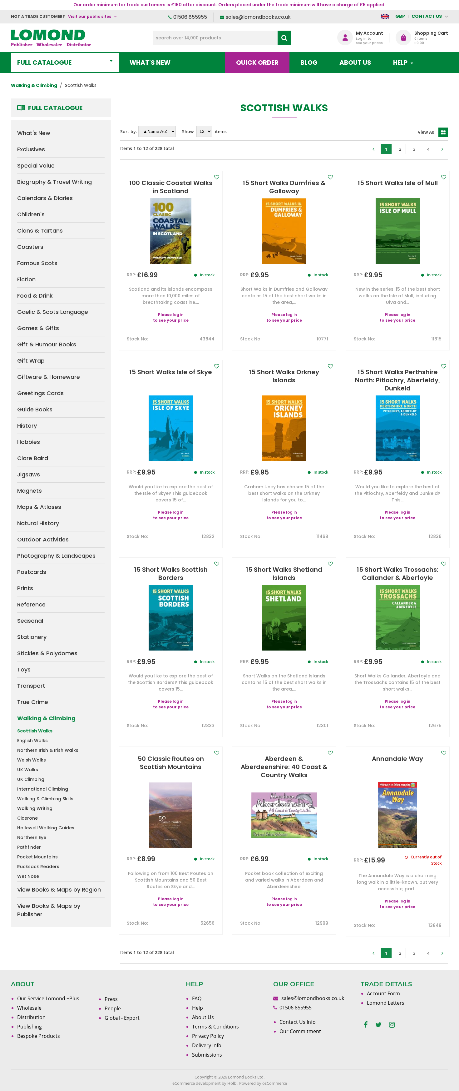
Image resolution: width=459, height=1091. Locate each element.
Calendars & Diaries (45, 198)
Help (197, 1007)
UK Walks (27, 770)
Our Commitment (300, 1031)
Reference (31, 604)
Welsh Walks (31, 760)
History (27, 426)
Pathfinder (29, 847)
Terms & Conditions (215, 1026)
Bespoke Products (38, 1036)
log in (178, 314)
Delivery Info (206, 1045)
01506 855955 (190, 17)
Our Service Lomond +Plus (48, 998)
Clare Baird (32, 458)
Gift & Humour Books (46, 344)
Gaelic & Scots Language (52, 312)
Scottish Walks (34, 731)
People (113, 1008)
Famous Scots (37, 263)
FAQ (196, 998)
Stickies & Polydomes (47, 653)
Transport (31, 686)
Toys (24, 669)
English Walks (32, 740)
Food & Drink (35, 295)
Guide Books (34, 409)
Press (111, 999)
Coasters (30, 247)
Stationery (32, 637)
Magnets (29, 491)
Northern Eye (31, 837)
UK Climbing (30, 779)
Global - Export (122, 1017)
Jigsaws (28, 474)
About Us (355, 62)
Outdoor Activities (43, 539)
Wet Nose (28, 876)
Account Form (383, 993)
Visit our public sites (89, 16)
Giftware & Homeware (48, 377)
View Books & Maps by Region (59, 889)
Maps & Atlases (39, 507)
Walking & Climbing (46, 718)
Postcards (31, 572)
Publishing (29, 1026)
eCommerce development (196, 1083)
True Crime (32, 702)
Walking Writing (34, 808)
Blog (309, 62)
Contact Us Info (297, 1021)
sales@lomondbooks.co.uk (258, 17)
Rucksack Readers (38, 866)
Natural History (38, 523)
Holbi (232, 1083)
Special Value (36, 165)
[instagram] (392, 1025)
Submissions (207, 1054)
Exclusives (31, 149)
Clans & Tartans (40, 230)
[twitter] (378, 1025)
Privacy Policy (208, 1036)
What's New (150, 62)
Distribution (31, 1017)
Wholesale (29, 1007)
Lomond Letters (385, 1002)
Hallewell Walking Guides (45, 828)
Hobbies (28, 442)
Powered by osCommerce (263, 1083)
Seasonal (30, 621)
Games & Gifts (38, 328)
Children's (31, 214)
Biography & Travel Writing (54, 182)
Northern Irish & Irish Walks (47, 750)
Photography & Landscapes (56, 556)
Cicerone (27, 818)
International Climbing (42, 789)
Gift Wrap (31, 361)
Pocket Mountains (37, 857)
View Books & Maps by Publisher (48, 910)
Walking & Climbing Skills (45, 799)
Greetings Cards (40, 393)
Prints (25, 588)
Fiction (26, 279)
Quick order (257, 62)
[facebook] (366, 1025)
